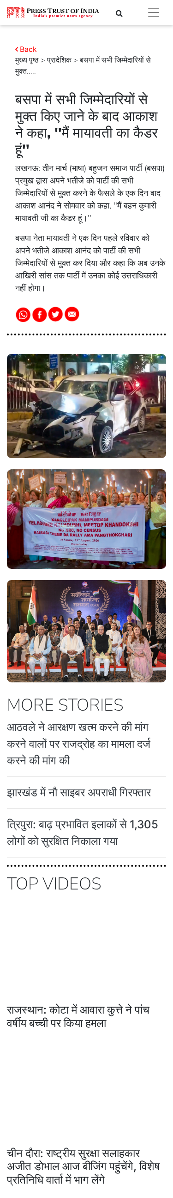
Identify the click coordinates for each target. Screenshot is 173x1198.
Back (28, 49)
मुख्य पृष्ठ (27, 60)
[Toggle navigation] (153, 12)
